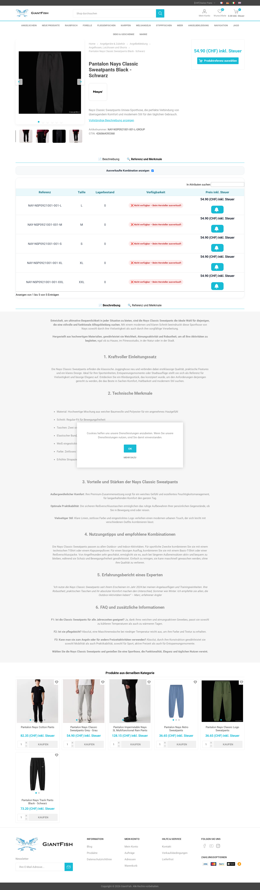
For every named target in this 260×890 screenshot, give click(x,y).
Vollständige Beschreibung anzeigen (111, 120)
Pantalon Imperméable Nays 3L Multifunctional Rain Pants (130, 729)
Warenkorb (131, 865)
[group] (37, 701)
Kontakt (166, 846)
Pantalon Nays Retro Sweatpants (176, 729)
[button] (30, 720)
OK (130, 448)
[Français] (221, 3)
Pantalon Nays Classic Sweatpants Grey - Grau (83, 729)
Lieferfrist (168, 859)
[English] (239, 3)
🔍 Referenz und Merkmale (144, 159)
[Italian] (233, 3)
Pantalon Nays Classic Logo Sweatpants (222, 729)
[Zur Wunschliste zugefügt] (217, 209)
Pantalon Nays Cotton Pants (37, 727)
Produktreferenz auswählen (220, 60)
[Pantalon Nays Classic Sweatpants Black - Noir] (25, 136)
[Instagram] (218, 846)
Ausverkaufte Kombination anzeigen (127, 170)
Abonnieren (69, 867)
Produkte (92, 853)
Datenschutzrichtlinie (99, 859)
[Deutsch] (227, 3)
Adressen (130, 859)
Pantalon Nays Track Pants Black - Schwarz (37, 802)
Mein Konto (204, 15)
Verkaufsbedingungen (174, 853)
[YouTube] (211, 846)
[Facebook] (204, 846)
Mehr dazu (130, 457)
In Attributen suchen (198, 184)
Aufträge (130, 853)
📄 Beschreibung (108, 159)
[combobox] (114, 13)
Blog (89, 846)
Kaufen (43, 744)
